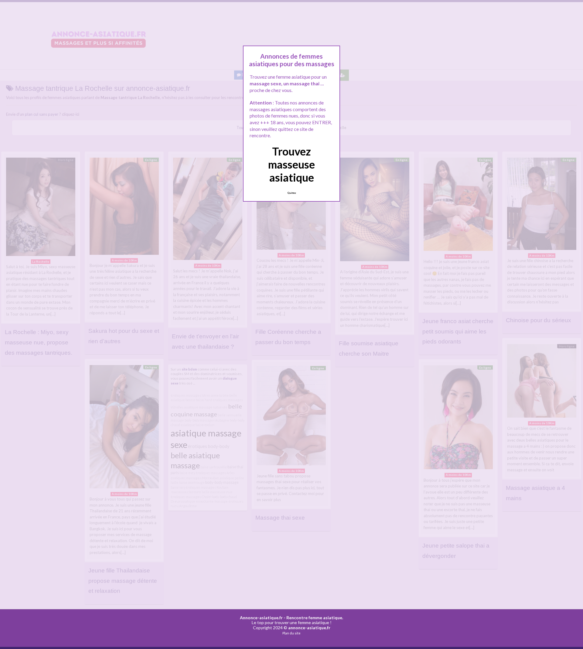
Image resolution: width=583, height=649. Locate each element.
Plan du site (291, 633)
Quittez (291, 192)
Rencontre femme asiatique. (314, 617)
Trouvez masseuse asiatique (291, 164)
